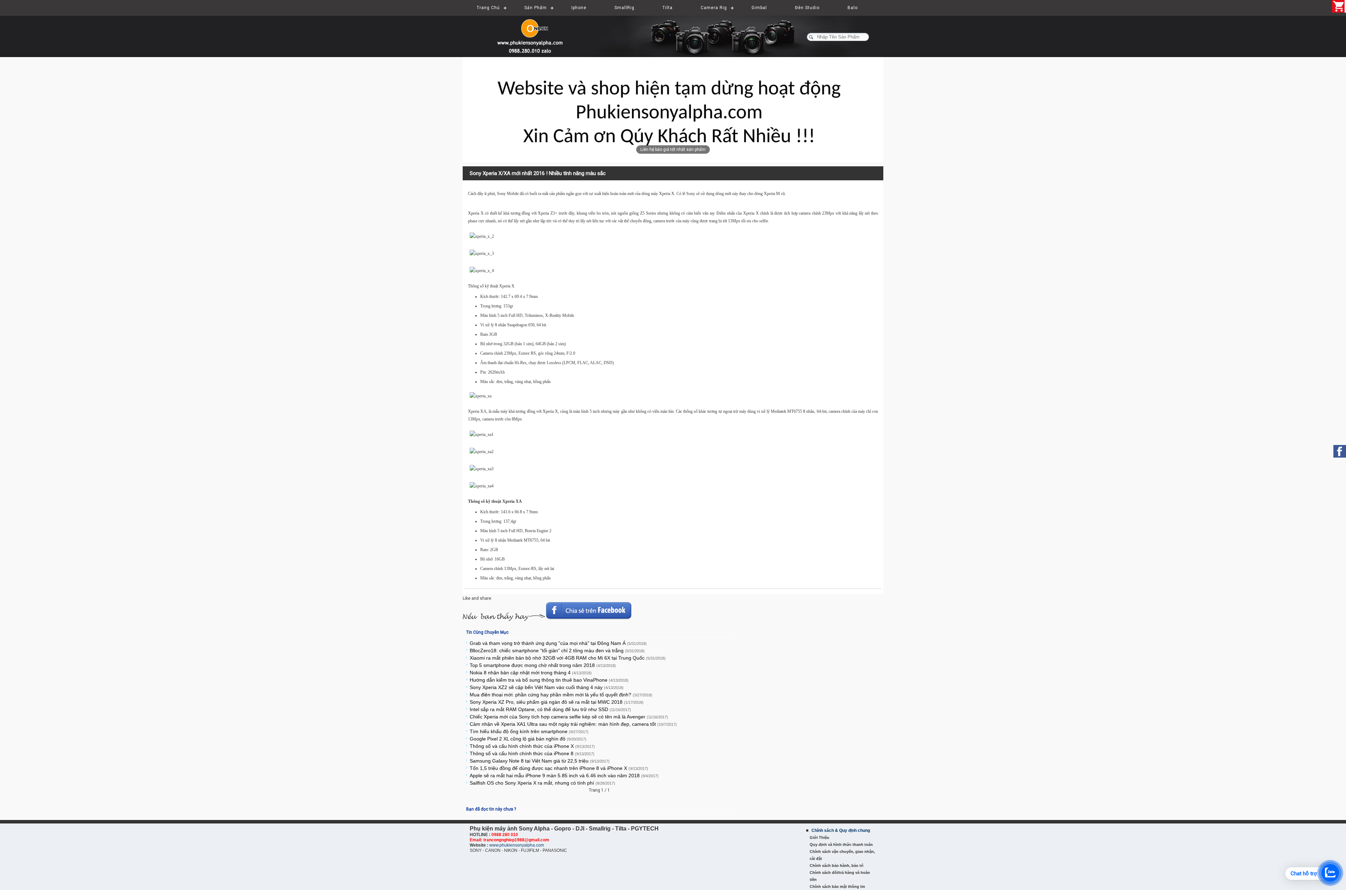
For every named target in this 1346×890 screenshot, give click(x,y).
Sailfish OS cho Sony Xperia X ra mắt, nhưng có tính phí (542, 783)
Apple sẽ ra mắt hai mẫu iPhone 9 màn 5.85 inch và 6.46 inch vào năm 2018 (564, 775)
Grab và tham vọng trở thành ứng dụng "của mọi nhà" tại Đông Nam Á (558, 643)
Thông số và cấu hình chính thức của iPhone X (532, 746)
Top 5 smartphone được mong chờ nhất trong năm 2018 (543, 665)
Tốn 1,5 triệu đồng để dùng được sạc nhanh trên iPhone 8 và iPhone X (559, 768)
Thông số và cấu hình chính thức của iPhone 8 (532, 753)
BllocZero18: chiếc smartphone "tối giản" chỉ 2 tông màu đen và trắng (557, 650)
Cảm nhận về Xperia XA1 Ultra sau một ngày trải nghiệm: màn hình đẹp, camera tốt (573, 724)
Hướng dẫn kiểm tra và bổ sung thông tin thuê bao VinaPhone (549, 680)
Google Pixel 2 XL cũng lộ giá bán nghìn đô (528, 739)
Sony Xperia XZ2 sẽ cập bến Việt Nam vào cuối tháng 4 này (547, 687)
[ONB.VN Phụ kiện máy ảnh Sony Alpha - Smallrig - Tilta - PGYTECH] (533, 33)
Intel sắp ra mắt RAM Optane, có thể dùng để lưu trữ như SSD (550, 709)
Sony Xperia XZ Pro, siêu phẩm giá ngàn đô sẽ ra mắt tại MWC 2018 (557, 702)
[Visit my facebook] (1339, 451)
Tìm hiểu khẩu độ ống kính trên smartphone (529, 731)
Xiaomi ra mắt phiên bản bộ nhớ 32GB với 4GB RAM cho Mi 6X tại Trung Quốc (568, 658)
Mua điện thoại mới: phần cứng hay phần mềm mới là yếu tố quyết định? (561, 694)
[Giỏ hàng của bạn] (1339, 6)
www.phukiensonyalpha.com (516, 845)
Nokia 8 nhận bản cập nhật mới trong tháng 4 (531, 672)
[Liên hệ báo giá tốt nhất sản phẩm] (673, 109)
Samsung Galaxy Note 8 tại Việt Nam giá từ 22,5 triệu (540, 761)
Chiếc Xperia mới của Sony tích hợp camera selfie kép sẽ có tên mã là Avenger (569, 716)
